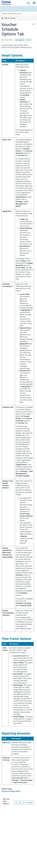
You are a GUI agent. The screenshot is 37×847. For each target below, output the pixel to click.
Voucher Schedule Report (11, 791)
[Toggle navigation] (34, 2)
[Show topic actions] (33, 24)
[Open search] (28, 2)
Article (29, 40)
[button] (18, 18)
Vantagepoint (20, 40)
